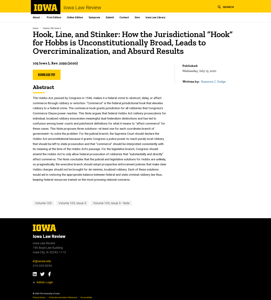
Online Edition (75, 17)
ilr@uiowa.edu (42, 261)
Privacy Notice (39, 297)
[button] (225, 6)
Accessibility (86, 297)
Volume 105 (43, 203)
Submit (110, 17)
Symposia (94, 17)
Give (137, 17)
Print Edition (54, 17)
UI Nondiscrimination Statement (63, 297)
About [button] (36, 17)
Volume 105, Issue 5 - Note (111, 203)
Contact (124, 17)
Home (35, 28)
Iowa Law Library (155, 17)
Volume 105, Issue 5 (52, 28)
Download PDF (46, 74)
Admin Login (44, 282)
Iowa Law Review (82, 7)
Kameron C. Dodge (213, 81)
